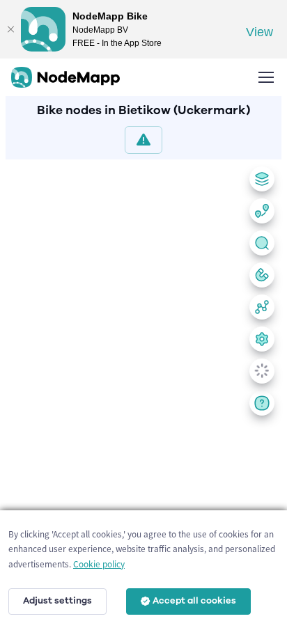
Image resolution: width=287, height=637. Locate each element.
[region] (143, 395)
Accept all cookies (194, 601)
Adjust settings (57, 601)
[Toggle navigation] (265, 77)
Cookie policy (99, 564)
